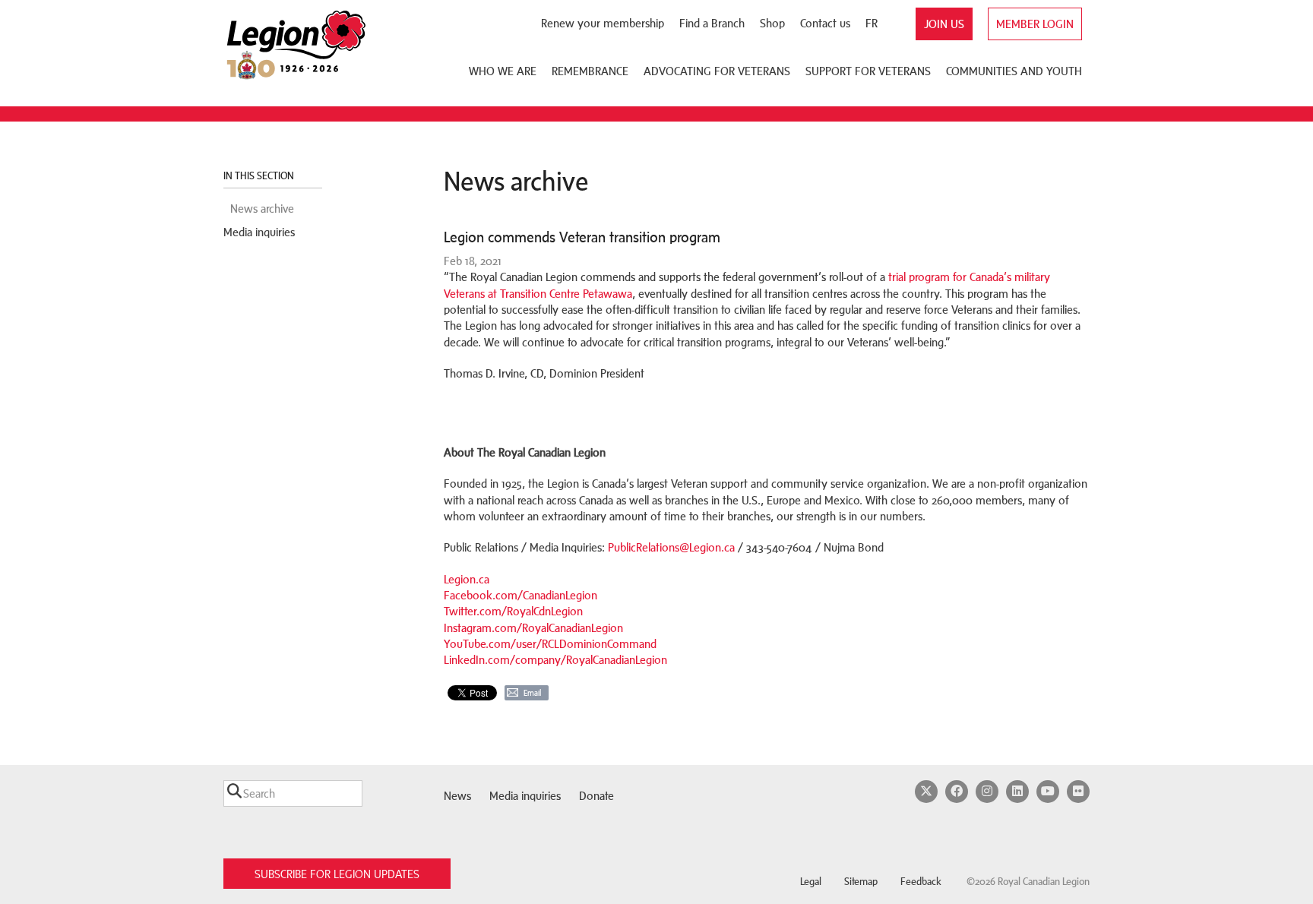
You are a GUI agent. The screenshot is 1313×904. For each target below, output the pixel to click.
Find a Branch (712, 23)
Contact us (825, 23)
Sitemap (861, 881)
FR (871, 23)
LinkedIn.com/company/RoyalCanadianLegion (555, 659)
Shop (772, 23)
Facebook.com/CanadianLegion (520, 595)
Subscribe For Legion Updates (337, 874)
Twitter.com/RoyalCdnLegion (513, 611)
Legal (810, 881)
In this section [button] (259, 176)
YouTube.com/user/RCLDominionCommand (550, 643)
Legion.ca (466, 579)
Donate (596, 795)
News (457, 795)
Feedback (920, 881)
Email (532, 692)
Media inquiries (259, 232)
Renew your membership (602, 23)
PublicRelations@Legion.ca (671, 547)
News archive (262, 208)
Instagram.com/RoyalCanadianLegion (533, 627)
